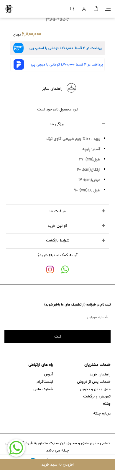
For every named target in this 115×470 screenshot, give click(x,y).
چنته (107, 403)
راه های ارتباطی (40, 364)
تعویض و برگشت (97, 396)
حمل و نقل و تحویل (95, 389)
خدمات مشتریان (97, 364)
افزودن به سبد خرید (58, 464)
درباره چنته (102, 413)
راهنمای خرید (100, 374)
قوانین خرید (57, 225)
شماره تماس (43, 389)
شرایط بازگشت (57, 240)
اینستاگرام (45, 381)
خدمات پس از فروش (94, 381)
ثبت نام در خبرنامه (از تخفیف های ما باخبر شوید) (77, 304)
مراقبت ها (58, 211)
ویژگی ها (57, 124)
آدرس (48, 374)
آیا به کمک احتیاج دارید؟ (57, 255)
